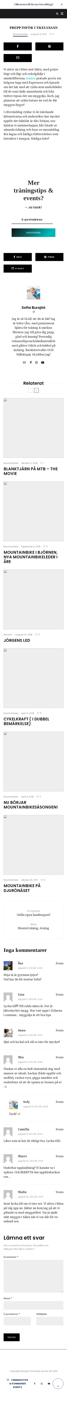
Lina (21, 994)
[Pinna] (49, 46)
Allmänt (8, 634)
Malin (22, 1192)
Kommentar (11, 1257)
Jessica (31, 78)
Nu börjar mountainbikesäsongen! (31, 805)
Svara (59, 963)
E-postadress (12, 1314)
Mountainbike (20, 34)
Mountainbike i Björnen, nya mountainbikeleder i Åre (31, 557)
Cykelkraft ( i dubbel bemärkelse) (26, 721)
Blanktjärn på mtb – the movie (31, 471)
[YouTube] (49, 1383)
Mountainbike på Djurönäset (22, 888)
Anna (21, 1030)
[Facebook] (34, 1383)
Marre (22, 1156)
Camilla (23, 1129)
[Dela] (18, 46)
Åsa (20, 963)
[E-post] (18, 58)
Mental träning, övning (33, 926)
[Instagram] (41, 1383)
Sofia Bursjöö (33, 307)
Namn (8, 1298)
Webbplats (41, 1314)
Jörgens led (17, 640)
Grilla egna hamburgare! (33, 913)
